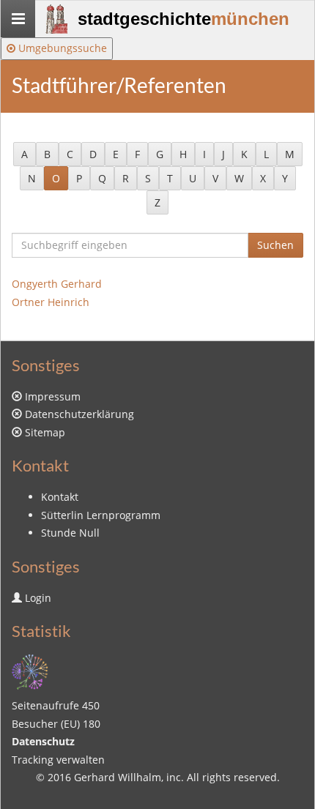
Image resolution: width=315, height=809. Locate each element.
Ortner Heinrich (50, 302)
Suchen (275, 245)
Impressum (53, 396)
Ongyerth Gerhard (57, 284)
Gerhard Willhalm (117, 777)
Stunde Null (70, 533)
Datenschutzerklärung (79, 414)
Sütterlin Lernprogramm (100, 515)
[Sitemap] (30, 670)
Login (38, 598)
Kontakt (59, 497)
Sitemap (45, 432)
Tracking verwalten (58, 760)
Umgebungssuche (61, 48)
